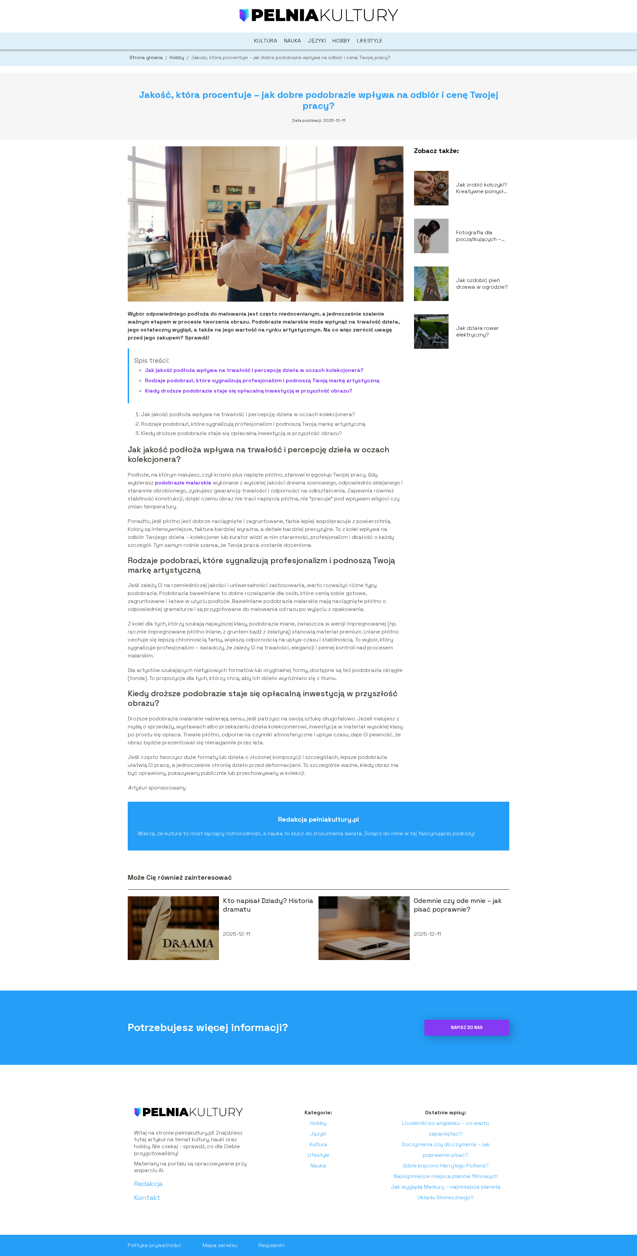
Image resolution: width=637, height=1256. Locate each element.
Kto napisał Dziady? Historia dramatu (268, 905)
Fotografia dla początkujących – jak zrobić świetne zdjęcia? (479, 236)
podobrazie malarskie (183, 482)
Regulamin (271, 1245)
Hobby (341, 40)
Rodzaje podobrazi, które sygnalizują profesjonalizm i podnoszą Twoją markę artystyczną (262, 380)
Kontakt (147, 1197)
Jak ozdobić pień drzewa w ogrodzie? (482, 284)
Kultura (265, 40)
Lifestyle (370, 40)
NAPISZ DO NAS (467, 1027)
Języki (317, 40)
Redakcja (148, 1183)
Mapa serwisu (219, 1245)
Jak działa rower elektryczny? (477, 331)
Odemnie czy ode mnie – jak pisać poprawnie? (458, 905)
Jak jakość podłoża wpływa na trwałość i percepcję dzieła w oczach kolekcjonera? (254, 370)
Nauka (293, 40)
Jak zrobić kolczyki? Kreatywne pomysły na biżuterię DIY (481, 188)
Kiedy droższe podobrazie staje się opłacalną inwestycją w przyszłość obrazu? (248, 390)
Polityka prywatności (154, 1245)
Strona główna (146, 57)
